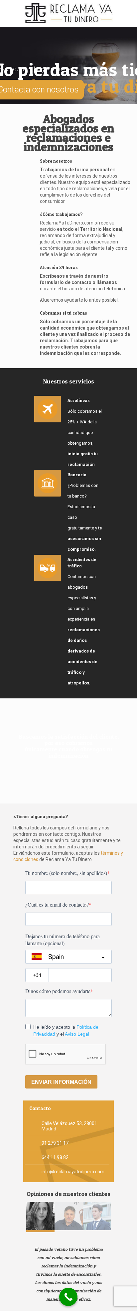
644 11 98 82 (55, 1157)
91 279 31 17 (55, 1143)
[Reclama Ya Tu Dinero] (68, 13)
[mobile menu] (128, 13)
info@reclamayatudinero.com (73, 1171)
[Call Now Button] (68, 1297)
